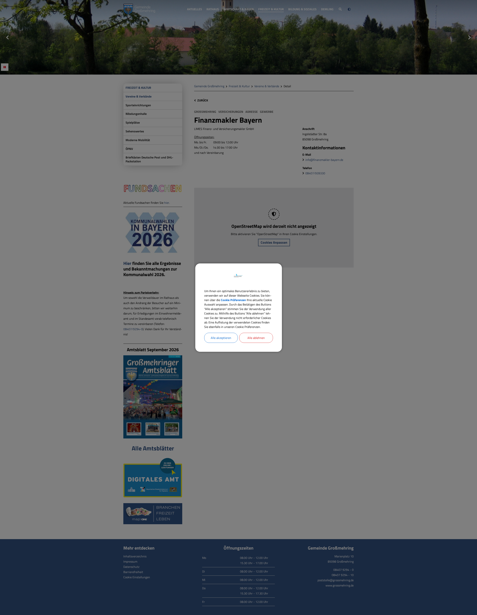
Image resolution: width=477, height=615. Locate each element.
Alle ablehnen (256, 338)
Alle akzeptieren (221, 338)
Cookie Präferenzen (233, 300)
